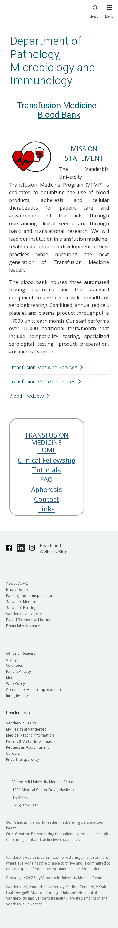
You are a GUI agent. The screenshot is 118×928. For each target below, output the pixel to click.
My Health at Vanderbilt (26, 729)
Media (11, 677)
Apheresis (46, 489)
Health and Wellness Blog (53, 548)
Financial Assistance (23, 625)
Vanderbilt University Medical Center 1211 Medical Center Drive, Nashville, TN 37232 (44, 789)
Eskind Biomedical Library (28, 619)
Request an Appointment (27, 747)
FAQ (46, 479)
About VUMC (17, 583)
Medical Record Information (30, 735)
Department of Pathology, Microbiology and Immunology (52, 60)
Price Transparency (22, 759)
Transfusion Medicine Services (43, 367)
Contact (46, 498)
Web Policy (15, 683)
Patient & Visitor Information (30, 741)
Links (46, 508)
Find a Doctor (17, 589)
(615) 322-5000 (25, 805)
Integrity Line (17, 695)
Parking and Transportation (29, 595)
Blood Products (26, 396)
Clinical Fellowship (46, 459)
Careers (13, 753)
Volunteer (14, 665)
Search (95, 16)
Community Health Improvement (34, 689)
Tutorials (46, 469)
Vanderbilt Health (21, 723)
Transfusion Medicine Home (47, 442)
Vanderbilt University (24, 613)
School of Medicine (22, 601)
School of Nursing (21, 607)
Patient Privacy (18, 671)
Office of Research (22, 653)
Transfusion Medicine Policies (42, 382)
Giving (11, 659)
